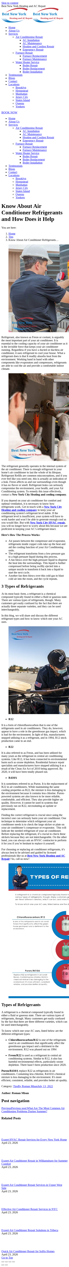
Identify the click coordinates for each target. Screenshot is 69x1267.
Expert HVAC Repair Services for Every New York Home (34, 1139)
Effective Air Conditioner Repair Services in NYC (29, 1209)
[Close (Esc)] (2, 1261)
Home (11, 233)
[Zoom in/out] (13, 1261)
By (28, 1086)
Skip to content (9, 2)
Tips (10, 236)
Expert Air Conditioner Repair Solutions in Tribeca (29, 1230)
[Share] (6, 1261)
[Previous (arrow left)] (2, 1264)
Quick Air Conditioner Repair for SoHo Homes (27, 1251)
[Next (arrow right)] (6, 1264)
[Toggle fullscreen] (9, 1261)
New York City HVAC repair (47, 522)
